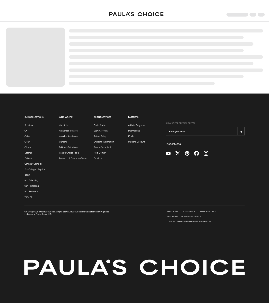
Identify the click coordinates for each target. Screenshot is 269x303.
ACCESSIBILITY (189, 212)
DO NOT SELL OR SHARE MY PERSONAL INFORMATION (188, 222)
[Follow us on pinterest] (187, 153)
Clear (27, 141)
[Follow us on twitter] (177, 153)
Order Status (100, 125)
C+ (25, 130)
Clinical (27, 147)
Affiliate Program (136, 125)
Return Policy (100, 136)
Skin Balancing (31, 180)
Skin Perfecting (31, 185)
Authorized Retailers (68, 130)
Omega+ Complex (33, 163)
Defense (28, 152)
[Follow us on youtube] (168, 153)
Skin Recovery (31, 191)
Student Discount (136, 141)
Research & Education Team (72, 158)
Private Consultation (103, 147)
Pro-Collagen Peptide (34, 169)
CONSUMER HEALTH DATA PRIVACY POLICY (183, 217)
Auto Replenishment (69, 136)
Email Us (98, 158)
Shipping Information (104, 141)
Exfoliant (28, 158)
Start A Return (101, 130)
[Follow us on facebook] (196, 153)
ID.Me (131, 136)
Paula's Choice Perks (69, 152)
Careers (63, 141)
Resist (27, 174)
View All (28, 196)
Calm (27, 136)
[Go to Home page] (136, 14)
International (134, 130)
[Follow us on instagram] (206, 153)
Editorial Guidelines (68, 147)
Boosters (28, 125)
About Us (63, 125)
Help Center (100, 152)
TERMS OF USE (172, 212)
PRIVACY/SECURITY (208, 212)
